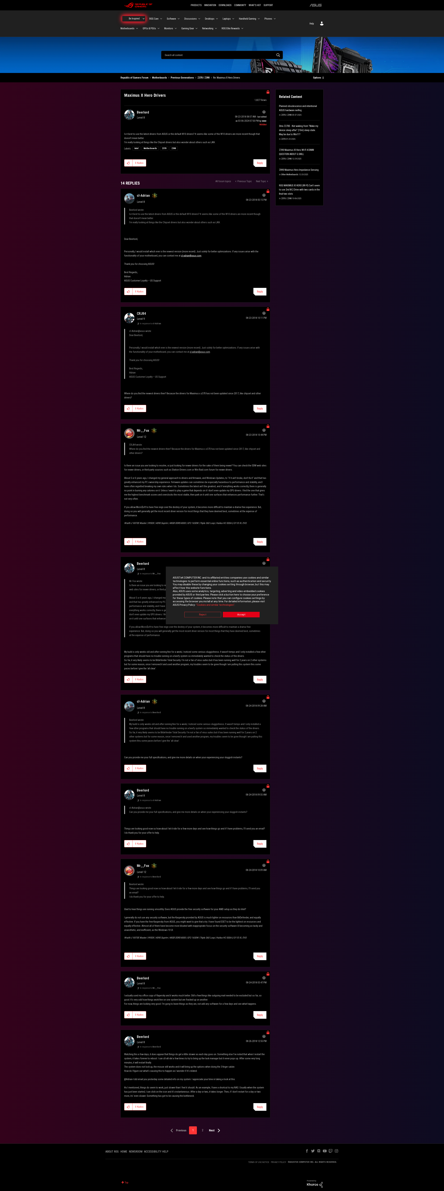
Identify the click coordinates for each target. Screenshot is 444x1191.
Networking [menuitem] (207, 28)
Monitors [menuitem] (168, 28)
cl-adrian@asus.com (191, 255)
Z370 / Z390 (204, 77)
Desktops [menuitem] (209, 18)
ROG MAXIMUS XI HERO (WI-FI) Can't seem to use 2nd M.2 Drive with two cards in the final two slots (299, 189)
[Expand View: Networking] (216, 28)
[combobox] (222, 55)
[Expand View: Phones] (274, 18)
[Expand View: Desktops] (217, 18)
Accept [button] (241, 614)
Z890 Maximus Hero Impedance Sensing (299, 169)
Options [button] (317, 77)
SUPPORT (268, 5)
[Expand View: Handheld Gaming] (259, 18)
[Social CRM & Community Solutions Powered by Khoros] (315, 1183)
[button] (128, 162)
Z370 (164, 148)
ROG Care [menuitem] (154, 18)
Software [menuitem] (171, 18)
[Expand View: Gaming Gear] (196, 28)
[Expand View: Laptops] (233, 18)
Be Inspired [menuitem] (134, 18)
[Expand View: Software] (178, 18)
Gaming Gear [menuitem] (187, 28)
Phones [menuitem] (268, 18)
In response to (150, 323)
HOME (123, 1151)
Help (312, 23)
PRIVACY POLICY (278, 1162)
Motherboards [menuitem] (127, 28)
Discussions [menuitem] (190, 18)
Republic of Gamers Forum (134, 77)
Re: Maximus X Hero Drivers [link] (226, 77)
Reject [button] (202, 614)
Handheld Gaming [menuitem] (247, 18)
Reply (260, 163)
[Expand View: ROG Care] (161, 18)
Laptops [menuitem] (227, 18)
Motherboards (159, 77)
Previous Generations (182, 77)
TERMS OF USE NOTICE (258, 1162)
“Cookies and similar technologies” (215, 604)
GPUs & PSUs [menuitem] (149, 28)
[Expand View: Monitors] (175, 28)
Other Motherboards (289, 174)
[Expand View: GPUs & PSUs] (158, 28)
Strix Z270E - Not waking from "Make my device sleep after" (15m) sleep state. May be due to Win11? (298, 130)
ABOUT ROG (112, 1151)
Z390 (174, 148)
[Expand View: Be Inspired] (143, 18)
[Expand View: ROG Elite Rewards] (242, 28)
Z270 (283, 139)
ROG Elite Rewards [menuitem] (231, 28)
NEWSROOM (135, 1151)
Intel (136, 148)
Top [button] (126, 1182)
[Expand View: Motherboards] (137, 28)
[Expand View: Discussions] (199, 18)
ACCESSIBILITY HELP (156, 1151)
